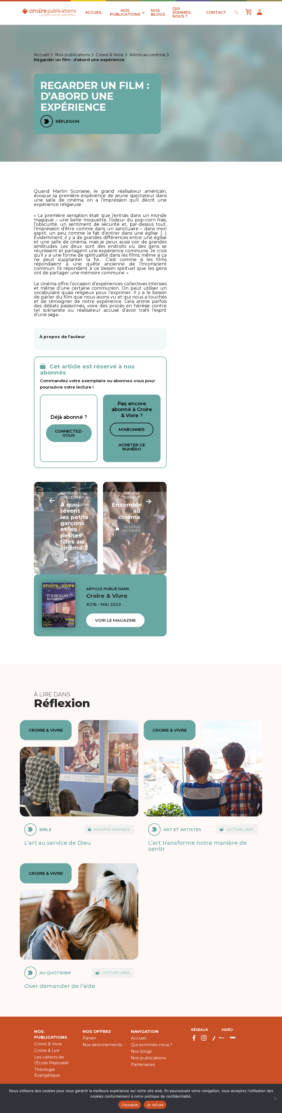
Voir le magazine (115, 620)
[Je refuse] (275, 1098)
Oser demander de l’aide (59, 985)
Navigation (145, 1031)
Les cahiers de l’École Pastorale (51, 1059)
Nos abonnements (102, 1044)
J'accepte (129, 1105)
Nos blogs (158, 12)
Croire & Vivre (110, 54)
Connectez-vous (69, 433)
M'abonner (132, 429)
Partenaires (143, 1064)
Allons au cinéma (147, 54)
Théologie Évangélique (47, 1072)
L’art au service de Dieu (57, 842)
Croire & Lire (46, 1050)
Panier (89, 1038)
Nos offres (97, 1031)
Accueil (93, 12)
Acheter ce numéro (131, 447)
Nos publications (125, 12)
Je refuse (155, 1105)
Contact (216, 12)
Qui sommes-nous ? (182, 12)
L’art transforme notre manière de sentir (197, 845)
